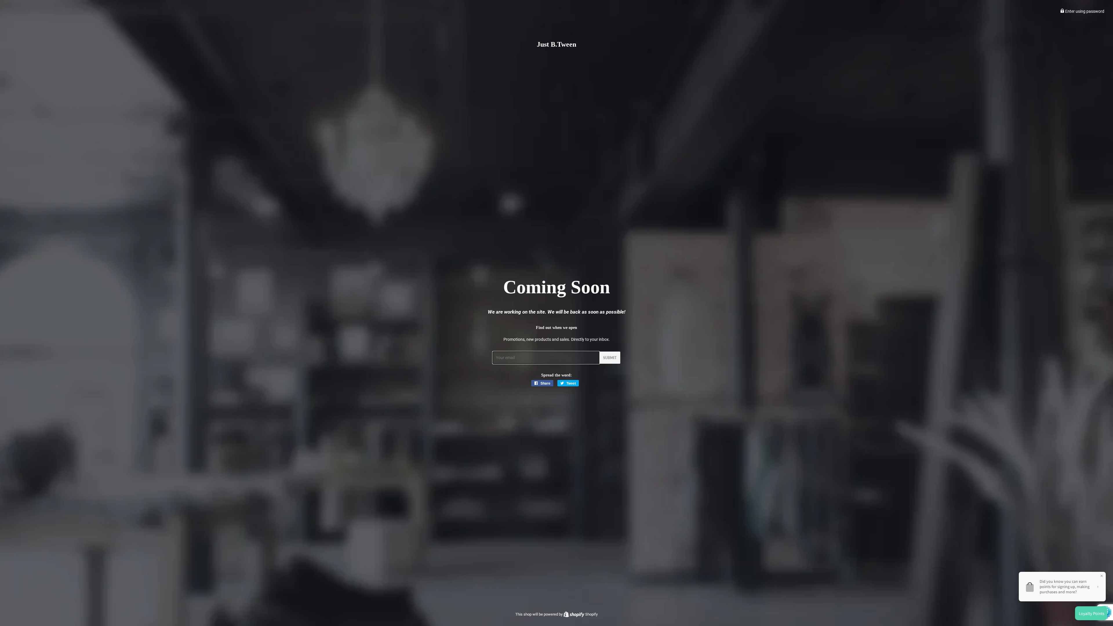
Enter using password (1084, 11)
